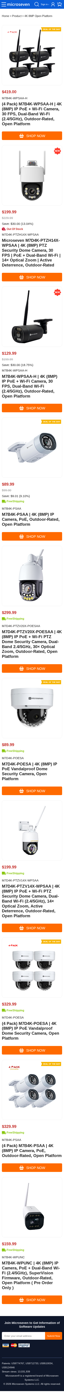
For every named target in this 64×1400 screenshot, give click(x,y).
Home (5, 16)
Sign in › (45, 4)
